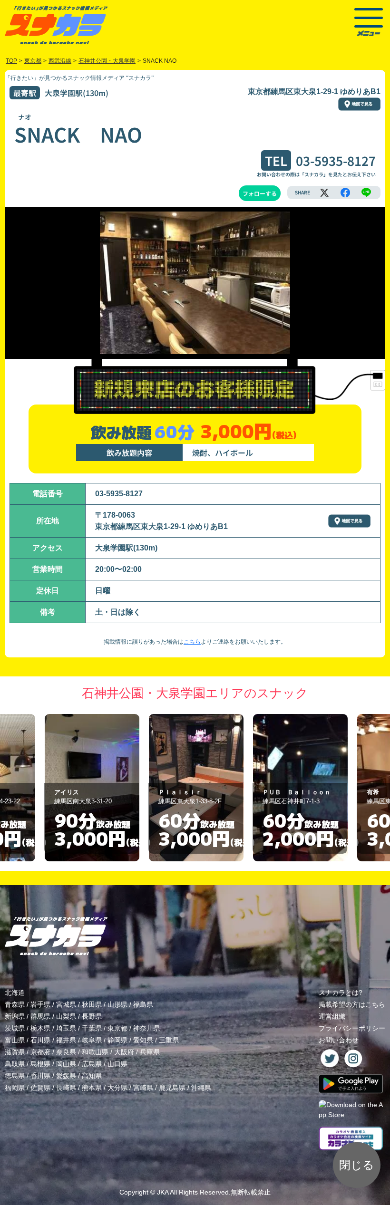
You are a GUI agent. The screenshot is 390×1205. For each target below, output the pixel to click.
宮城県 (66, 1004)
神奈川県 (146, 1028)
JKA (162, 1192)
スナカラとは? (340, 992)
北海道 (15, 992)
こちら (192, 641)
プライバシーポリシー (352, 1028)
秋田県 (92, 1004)
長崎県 (66, 1087)
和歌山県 (95, 1052)
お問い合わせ (339, 1040)
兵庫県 (150, 1052)
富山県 (15, 1040)
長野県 (92, 1016)
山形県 (117, 1004)
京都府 (40, 1052)
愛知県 (143, 1040)
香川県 (40, 1076)
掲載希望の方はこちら (352, 1004)
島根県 (40, 1064)
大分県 (117, 1087)
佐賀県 (40, 1087)
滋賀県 (15, 1052)
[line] (366, 192)
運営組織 (332, 1016)
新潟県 (15, 1016)
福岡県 (15, 1087)
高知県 (92, 1076)
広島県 (92, 1064)
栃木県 (40, 1028)
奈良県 (66, 1052)
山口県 (117, 1064)
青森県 (15, 1004)
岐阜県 (92, 1040)
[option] (91, 787)
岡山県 (66, 1064)
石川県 (40, 1040)
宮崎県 (143, 1087)
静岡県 (117, 1040)
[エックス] (324, 192)
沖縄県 (201, 1087)
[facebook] (345, 192)
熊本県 (92, 1087)
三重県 (169, 1040)
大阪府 (124, 1052)
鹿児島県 (172, 1087)
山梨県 (66, 1016)
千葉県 (92, 1028)
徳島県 (15, 1076)
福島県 (143, 1004)
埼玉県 (66, 1028)
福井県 (66, 1040)
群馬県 (40, 1016)
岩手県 (40, 1004)
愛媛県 (66, 1076)
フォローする (260, 193)
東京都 (117, 1028)
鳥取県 (15, 1064)
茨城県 (15, 1028)
